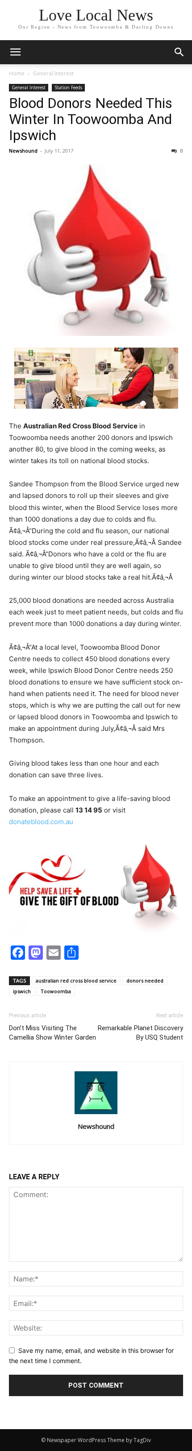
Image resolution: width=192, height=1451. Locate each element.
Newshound (23, 150)
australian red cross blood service (76, 980)
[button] (15, 52)
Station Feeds (68, 87)
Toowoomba (56, 991)
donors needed (144, 980)
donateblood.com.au (41, 821)
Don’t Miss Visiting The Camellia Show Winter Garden (52, 1032)
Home (17, 73)
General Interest (53, 73)
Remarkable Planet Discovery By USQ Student (140, 1032)
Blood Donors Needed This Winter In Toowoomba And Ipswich (90, 119)
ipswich (22, 991)
